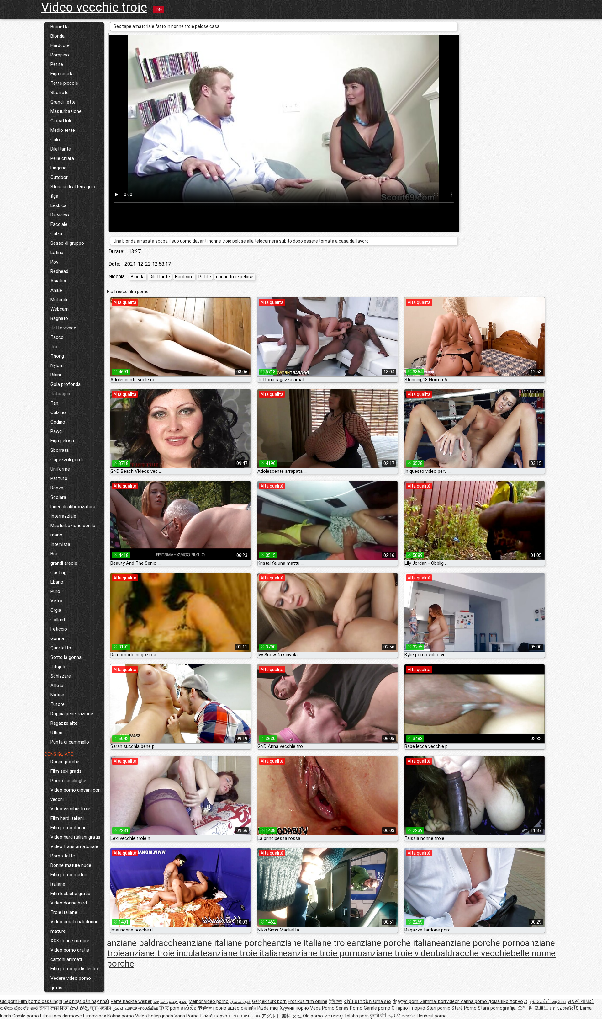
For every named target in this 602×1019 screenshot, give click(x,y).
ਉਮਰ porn (170, 1008)
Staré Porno (465, 1008)
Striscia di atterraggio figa (72, 191)
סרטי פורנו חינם (244, 1016)
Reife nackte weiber (131, 1001)
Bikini (55, 375)
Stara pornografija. (498, 1008)
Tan (54, 403)
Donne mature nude (70, 865)
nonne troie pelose (234, 276)
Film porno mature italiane (69, 879)
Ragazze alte (63, 723)
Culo (55, 139)
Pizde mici (267, 1008)
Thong (57, 356)
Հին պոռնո (358, 1001)
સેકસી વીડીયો (581, 1001)
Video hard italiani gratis (75, 837)
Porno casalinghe (68, 780)
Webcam (59, 309)
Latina (56, 252)
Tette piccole (64, 83)
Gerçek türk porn (269, 1001)
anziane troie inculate (166, 953)
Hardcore (60, 45)
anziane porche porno (483, 943)
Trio (54, 346)
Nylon (56, 365)
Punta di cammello (69, 742)
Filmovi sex (94, 1016)
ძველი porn (406, 1001)
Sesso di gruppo (67, 243)
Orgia (55, 610)
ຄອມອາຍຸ (334, 1016)
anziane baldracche (144, 943)
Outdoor (59, 177)
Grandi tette (63, 102)
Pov (54, 262)
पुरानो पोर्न (379, 1016)
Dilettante (60, 149)
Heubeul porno (432, 1016)
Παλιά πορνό (214, 1016)
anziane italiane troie (311, 943)
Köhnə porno (121, 1016)
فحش (118, 1008)
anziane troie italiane (248, 953)
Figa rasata (62, 74)
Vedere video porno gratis (70, 982)
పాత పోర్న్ (80, 1008)
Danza (56, 488)
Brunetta (59, 26)
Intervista (60, 544)
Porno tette (62, 856)
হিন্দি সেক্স (335, 1001)
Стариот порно (409, 1008)
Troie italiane (63, 912)
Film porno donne (68, 827)
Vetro (56, 601)
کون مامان (240, 1001)
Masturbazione (66, 111)
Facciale (58, 224)
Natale (57, 695)
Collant (57, 619)
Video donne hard (68, 903)
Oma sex (382, 1001)
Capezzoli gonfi (66, 459)
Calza (56, 234)
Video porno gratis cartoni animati (69, 954)
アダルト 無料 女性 (281, 1016)
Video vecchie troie (94, 7)
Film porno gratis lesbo (74, 969)
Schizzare (60, 676)
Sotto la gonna (66, 657)
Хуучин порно (295, 1008)
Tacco (57, 337)
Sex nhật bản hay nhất (86, 1001)
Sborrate (59, 92)
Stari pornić (439, 1008)
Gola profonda (65, 384)
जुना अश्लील (101, 1008)
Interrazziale (63, 516)
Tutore (57, 704)
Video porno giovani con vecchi (75, 794)
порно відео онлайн (234, 1008)
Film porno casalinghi (40, 1001)
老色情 (205, 1008)
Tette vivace (63, 328)
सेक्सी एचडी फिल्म (54, 1008)
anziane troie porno (325, 953)
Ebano (56, 582)
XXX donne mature (69, 940)
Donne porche (64, 762)
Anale (56, 290)
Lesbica (58, 205)
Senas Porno (350, 1008)
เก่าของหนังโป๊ (565, 1008)
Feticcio (58, 629)
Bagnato (59, 318)
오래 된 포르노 (534, 1008)
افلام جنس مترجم (170, 1001)
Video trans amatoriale (74, 846)
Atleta (56, 685)
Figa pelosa (62, 441)
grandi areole (63, 563)
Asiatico (59, 281)
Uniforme (60, 469)
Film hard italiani (67, 818)
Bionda (57, 36)
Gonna (57, 638)
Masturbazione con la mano (72, 530)
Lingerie (58, 168)
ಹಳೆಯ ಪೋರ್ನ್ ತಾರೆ (19, 1008)
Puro (55, 591)
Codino (57, 422)
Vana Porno (187, 1016)
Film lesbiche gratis (70, 893)
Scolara (58, 497)
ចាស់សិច (189, 1008)
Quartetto (60, 648)
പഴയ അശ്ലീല (142, 1008)
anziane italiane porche (227, 943)
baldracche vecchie (473, 953)
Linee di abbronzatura (72, 507)
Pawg (56, 431)
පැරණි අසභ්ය (402, 1016)
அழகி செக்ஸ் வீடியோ (545, 1001)
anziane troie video (399, 953)
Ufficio (57, 732)
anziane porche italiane (396, 943)
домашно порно (505, 1001)
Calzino (58, 412)
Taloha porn (357, 1016)
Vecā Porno (323, 1008)
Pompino (59, 55)
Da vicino (59, 215)
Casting (58, 572)
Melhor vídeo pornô (209, 1001)
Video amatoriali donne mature (74, 926)
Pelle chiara (62, 158)
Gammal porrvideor (440, 1001)
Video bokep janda (154, 1016)
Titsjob (57, 667)
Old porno (313, 1016)
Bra (53, 554)
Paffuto (58, 478)
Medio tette (62, 130)
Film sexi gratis (66, 771)
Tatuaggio (60, 394)
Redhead (59, 271)
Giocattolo (61, 121)
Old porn (9, 1001)
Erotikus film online (307, 1001)
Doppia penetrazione (71, 714)
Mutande (59, 299)
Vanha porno (474, 1001)
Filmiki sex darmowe (61, 1016)
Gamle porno (378, 1008)
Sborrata (59, 450)
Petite (56, 64)
